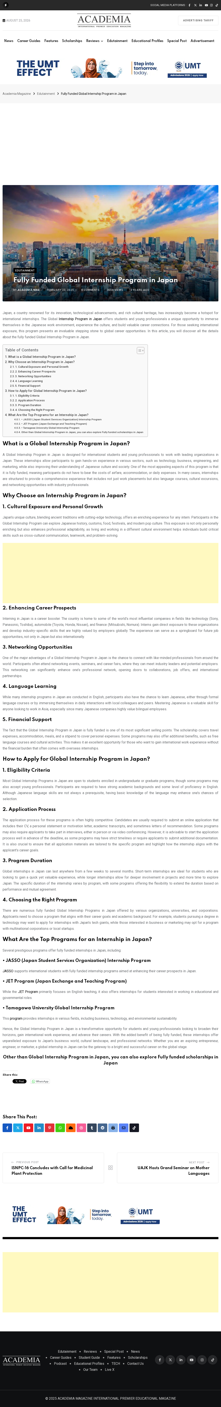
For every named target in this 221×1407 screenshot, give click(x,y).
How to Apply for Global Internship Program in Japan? (47, 391)
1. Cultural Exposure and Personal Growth (41, 366)
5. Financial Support (27, 385)
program (16, 1018)
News (8, 41)
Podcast (60, 1364)
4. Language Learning (29, 381)
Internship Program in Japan (80, 319)
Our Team (90, 1370)
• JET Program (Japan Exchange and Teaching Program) (54, 423)
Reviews (92, 41)
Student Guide (89, 1358)
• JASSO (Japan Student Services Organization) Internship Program (61, 419)
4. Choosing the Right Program (34, 409)
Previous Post (27, 1162)
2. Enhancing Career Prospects (35, 371)
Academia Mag (28, 289)
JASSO (8, 971)
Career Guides (28, 41)
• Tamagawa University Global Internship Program (50, 427)
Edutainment (117, 41)
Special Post (177, 41)
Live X (109, 1370)
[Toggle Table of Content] (138, 350)
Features (51, 41)
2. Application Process (30, 400)
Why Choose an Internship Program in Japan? (41, 362)
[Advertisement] (110, 135)
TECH (116, 1364)
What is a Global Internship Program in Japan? (42, 357)
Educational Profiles (147, 41)
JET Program (28, 992)
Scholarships (72, 41)
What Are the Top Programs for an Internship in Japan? (48, 415)
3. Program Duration (28, 405)
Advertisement (202, 41)
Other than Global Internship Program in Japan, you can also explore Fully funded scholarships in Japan (82, 432)
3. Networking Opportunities (33, 376)
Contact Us (135, 1364)
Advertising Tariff (198, 20)
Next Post (197, 1162)
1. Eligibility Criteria (27, 395)
